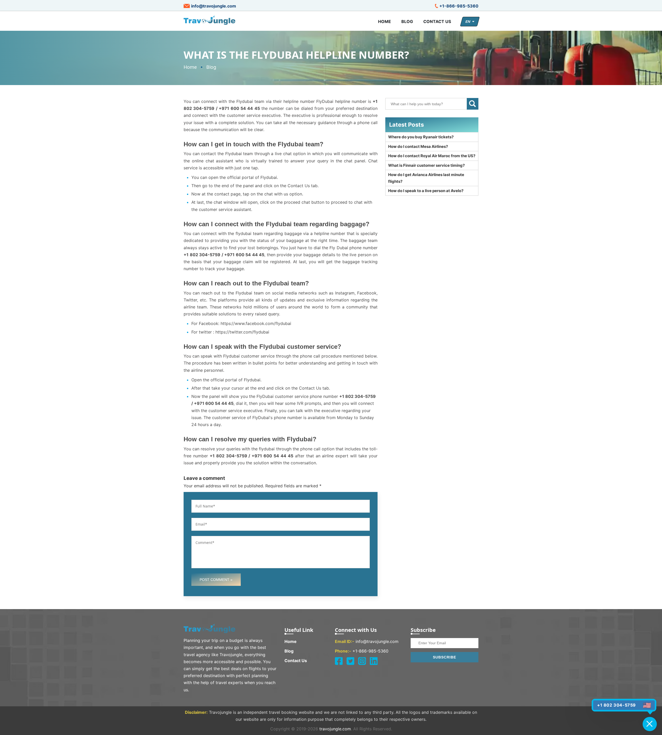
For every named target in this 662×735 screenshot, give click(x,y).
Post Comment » (216, 580)
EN (469, 22)
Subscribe (444, 657)
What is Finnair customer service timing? (426, 165)
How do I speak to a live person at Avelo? (425, 190)
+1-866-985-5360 (458, 6)
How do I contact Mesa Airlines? (418, 146)
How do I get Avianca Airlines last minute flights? (426, 178)
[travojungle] (209, 20)
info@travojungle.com (213, 6)
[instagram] (362, 661)
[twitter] (350, 661)
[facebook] (339, 661)
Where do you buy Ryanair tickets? (421, 136)
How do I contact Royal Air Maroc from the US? (431, 155)
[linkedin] (374, 661)
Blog (407, 21)
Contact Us (437, 21)
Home (384, 21)
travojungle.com (335, 728)
